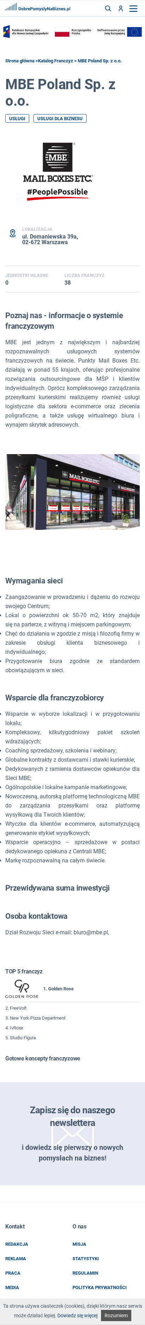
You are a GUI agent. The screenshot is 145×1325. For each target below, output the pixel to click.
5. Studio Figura (20, 1037)
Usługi (17, 118)
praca (12, 1273)
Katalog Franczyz (55, 60)
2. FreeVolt (15, 1008)
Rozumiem (116, 1315)
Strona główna (19, 60)
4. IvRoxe (14, 1027)
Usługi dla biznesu (60, 118)
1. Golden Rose (58, 988)
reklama (15, 1258)
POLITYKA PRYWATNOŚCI (99, 1287)
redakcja (16, 1244)
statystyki (85, 1258)
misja (79, 1244)
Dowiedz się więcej (77, 1315)
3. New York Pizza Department (35, 1018)
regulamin (85, 1273)
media (12, 1287)
